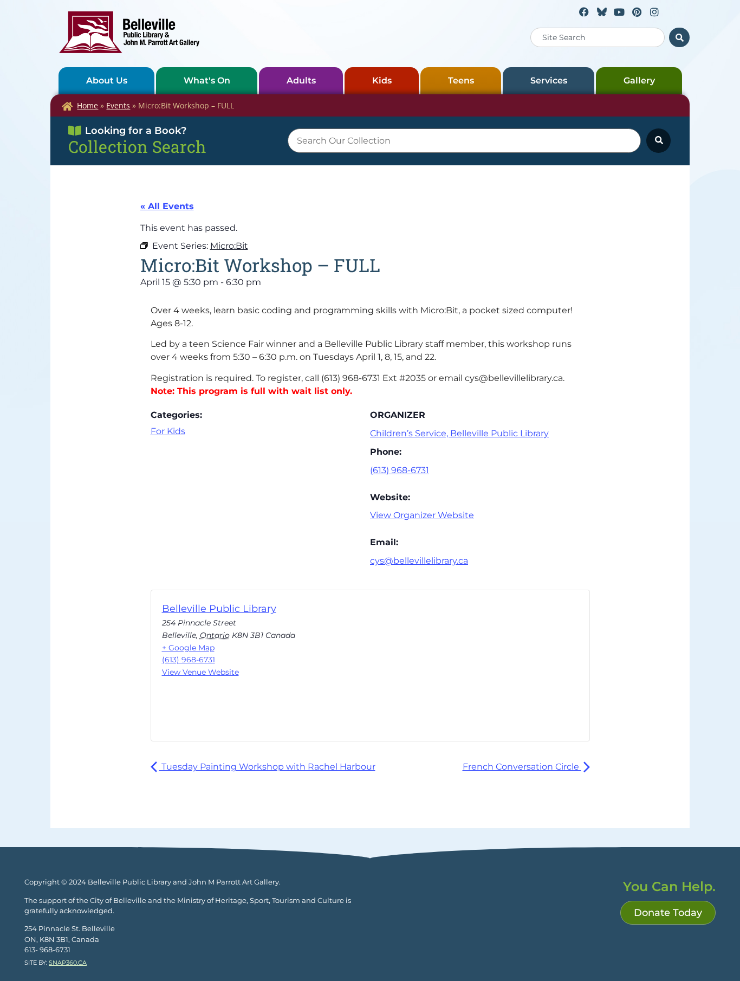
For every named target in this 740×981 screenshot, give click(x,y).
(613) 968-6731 (399, 470)
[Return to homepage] (129, 32)
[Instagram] (654, 12)
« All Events (167, 206)
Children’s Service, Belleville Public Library (459, 433)
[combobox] (597, 37)
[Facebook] (584, 12)
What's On (207, 80)
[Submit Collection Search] (658, 140)
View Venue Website (200, 672)
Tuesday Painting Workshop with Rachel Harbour (267, 766)
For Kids (168, 431)
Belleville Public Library (219, 609)
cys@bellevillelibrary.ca (419, 561)
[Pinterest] (636, 12)
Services (548, 80)
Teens (461, 80)
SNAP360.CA (68, 962)
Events (118, 105)
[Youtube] (619, 12)
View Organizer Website (422, 515)
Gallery (639, 80)
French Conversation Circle (522, 766)
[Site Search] (679, 37)
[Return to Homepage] (67, 106)
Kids (382, 80)
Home (87, 105)
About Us (106, 80)
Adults (301, 80)
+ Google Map (188, 648)
